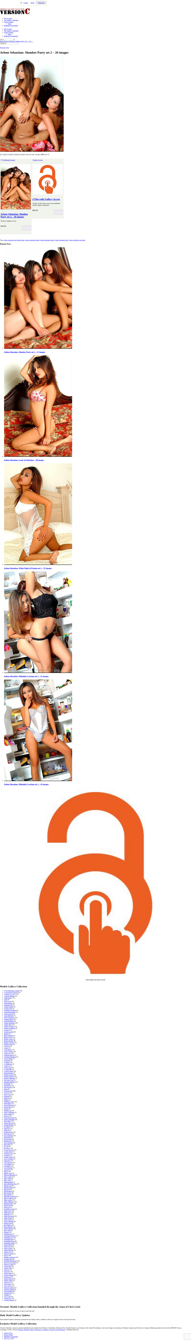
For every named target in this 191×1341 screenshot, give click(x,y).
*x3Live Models (9, 996)
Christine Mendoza (10, 1057)
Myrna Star (7, 1205)
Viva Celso (7, 1296)
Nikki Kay (7, 1214)
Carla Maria (7, 1050)
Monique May (8, 1203)
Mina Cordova (8, 1198)
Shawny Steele (8, 1254)
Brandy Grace (8, 1039)
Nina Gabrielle (8, 1221)
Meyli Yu (7, 1189)
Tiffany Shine (8, 1280)
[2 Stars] (8, 154)
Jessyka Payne (8, 1123)
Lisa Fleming (8, 1168)
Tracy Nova (7, 1286)
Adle (5, 1000)
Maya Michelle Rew (10, 1184)
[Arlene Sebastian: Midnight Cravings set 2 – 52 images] (38, 672)
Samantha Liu (8, 1237)
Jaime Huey (7, 1103)
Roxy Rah (7, 1230)
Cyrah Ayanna (8, 1071)
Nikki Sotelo (8, 1218)
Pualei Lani (7, 1223)
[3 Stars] (14, 154)
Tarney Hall (7, 1273)
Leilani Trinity (8, 1157)
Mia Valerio (7, 1195)
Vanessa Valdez (9, 1289)
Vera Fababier (8, 1291)
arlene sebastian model (32, 240)
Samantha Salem (9, 1243)
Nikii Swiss (7, 1211)
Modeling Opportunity (11, 25)
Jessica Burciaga (9, 1118)
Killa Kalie (7, 1137)
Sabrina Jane (8, 1234)
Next (7, 47)
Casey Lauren (8, 1051)
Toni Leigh (7, 1284)
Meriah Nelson (8, 1187)
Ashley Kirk (8, 1025)
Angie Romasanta (9, 1012)
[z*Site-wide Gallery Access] (47, 193)
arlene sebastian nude (61, 240)
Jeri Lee (6, 1116)
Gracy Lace (7, 1094)
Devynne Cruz (8, 1080)
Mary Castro (8, 1177)
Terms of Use (8, 1333)
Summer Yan (8, 1259)
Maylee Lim (8, 1186)
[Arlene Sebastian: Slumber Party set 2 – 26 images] (16, 208)
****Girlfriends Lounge (11, 991)
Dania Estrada (8, 1073)
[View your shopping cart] (21, 3)
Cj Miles (6, 1062)
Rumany (6, 1232)
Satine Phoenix (8, 1250)
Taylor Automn (9, 1275)
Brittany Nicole (9, 1042)
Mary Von (7, 1180)
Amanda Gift (8, 1005)
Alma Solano (8, 1003)
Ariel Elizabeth (8, 1021)
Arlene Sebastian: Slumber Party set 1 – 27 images (24, 352)
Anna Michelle (8, 1016)
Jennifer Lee (8, 1110)
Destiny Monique (9, 1078)
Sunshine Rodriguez (10, 1261)
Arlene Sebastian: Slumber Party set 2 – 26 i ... (18, 41)
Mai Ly (6, 1171)
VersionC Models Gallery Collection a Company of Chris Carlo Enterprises (41, 1330)
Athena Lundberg (9, 1028)
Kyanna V (7, 1148)
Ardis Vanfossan (9, 1017)
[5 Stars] (26, 154)
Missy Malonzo (9, 1202)
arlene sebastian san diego (77, 240)
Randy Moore (8, 1228)
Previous (2, 47)
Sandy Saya (7, 1246)
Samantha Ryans (9, 1241)
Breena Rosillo (8, 1041)
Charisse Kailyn (9, 1055)
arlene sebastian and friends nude (14, 240)
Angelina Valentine (10, 1010)
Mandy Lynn (8, 1173)
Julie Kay (7, 1128)
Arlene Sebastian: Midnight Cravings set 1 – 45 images (26, 784)
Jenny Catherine (9, 1112)
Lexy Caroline (8, 1159)
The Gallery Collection (11, 20)
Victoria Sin (7, 1293)
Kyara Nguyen (8, 1150)
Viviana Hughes (9, 1300)
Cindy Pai (7, 1060)
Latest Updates (8, 22)
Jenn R (6, 1109)
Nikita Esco (7, 1212)
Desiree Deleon (9, 1076)
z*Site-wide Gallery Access (46, 199)
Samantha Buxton (9, 1236)
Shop (9, 24)
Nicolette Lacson (9, 1209)
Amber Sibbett (8, 1007)
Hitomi (6, 1100)
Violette (6, 1295)
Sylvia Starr (7, 1266)
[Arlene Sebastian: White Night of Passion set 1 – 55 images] (38, 564)
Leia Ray (7, 1155)
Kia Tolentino (8, 1135)
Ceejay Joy (7, 1053)
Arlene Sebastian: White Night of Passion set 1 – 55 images (28, 568)
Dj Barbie (7, 1084)
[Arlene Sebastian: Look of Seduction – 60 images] (38, 456)
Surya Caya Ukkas (10, 1262)
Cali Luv (7, 1046)
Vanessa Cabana (9, 1288)
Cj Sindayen (8, 1064)
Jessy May (7, 1121)
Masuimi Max (8, 1182)
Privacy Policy (8, 1335)
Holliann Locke (9, 1101)
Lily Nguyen (8, 1162)
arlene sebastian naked (47, 240)
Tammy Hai (7, 1268)
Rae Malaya (8, 1225)
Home (2, 41)
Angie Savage (8, 1014)
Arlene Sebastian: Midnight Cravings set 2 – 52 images (26, 676)
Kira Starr (7, 1144)
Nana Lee (7, 1207)
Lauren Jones (8, 1152)
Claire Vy (7, 1066)
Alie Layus (7, 1001)
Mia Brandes (8, 1191)
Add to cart (26, 228)
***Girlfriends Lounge (8, 160)
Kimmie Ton (8, 1141)
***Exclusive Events (10, 992)
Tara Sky (7, 1271)
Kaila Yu (6, 1130)
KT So (6, 1146)
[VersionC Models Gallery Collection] (15, 13)
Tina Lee (7, 1282)
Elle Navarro (8, 1087)
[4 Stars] (20, 154)
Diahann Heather (9, 1082)
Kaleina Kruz (8, 1132)
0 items (25, 3)
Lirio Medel (7, 1164)
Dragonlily (7, 1085)
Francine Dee (8, 1091)
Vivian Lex (7, 1298)
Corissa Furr (8, 1067)
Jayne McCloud (9, 1105)
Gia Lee (6, 1093)
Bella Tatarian (8, 1035)
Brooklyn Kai (8, 1044)
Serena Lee (7, 1252)
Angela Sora (8, 1008)
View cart (41, 3)
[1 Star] (2, 154)
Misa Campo (8, 1200)
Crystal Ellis (8, 1069)
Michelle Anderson (10, 1196)
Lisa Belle (7, 1166)
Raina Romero (8, 1227)
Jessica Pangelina (9, 1119)
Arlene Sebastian (9, 1023)
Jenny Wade (8, 1114)
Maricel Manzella (9, 1175)
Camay (6, 1048)
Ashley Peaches (9, 1026)
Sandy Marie (8, 1245)
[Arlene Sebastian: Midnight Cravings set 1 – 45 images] (38, 780)
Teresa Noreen (8, 1279)
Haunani (6, 1096)
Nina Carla (7, 1220)
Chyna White (8, 1059)
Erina (5, 1089)
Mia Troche (7, 1193)
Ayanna (6, 1030)
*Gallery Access (37, 160)
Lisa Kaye (7, 1169)
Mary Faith (7, 1178)
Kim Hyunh (8, 1139)
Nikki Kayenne (9, 1216)
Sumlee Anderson (9, 1257)
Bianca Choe (8, 1037)
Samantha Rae (8, 1239)
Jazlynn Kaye (8, 1107)
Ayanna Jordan (8, 1032)
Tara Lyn (7, 1270)
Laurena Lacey (8, 1153)
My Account (8, 18)
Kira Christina (8, 1143)
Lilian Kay (7, 1161)
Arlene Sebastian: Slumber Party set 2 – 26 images (14, 215)
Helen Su (7, 1098)
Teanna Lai (7, 1277)
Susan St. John (8, 1264)
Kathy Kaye (8, 1134)
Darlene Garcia (9, 1075)
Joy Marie (7, 1127)
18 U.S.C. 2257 (9, 1338)
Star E (6, 1255)
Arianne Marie (8, 1019)
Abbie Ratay (8, 998)
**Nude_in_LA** (10, 994)
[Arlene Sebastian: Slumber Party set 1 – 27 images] (38, 348)
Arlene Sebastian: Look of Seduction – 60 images (24, 460)
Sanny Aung (8, 1248)
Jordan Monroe (9, 1125)
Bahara (6, 1033)
